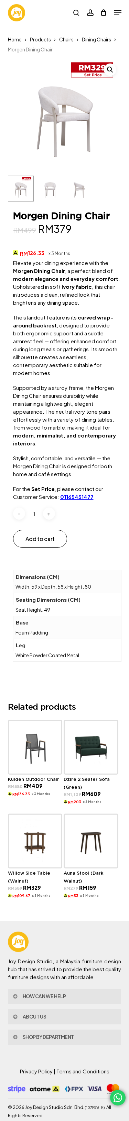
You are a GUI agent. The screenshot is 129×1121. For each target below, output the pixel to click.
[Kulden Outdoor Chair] (35, 746)
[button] (117, 12)
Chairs (66, 39)
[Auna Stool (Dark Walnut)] (90, 840)
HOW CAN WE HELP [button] (44, 996)
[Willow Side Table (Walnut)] (35, 840)
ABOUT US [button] (34, 1016)
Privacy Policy (36, 1071)
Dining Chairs (96, 39)
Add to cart (40, 538)
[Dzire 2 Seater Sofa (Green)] (90, 746)
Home (15, 39)
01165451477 (77, 496)
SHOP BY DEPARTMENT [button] (48, 1037)
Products (40, 39)
